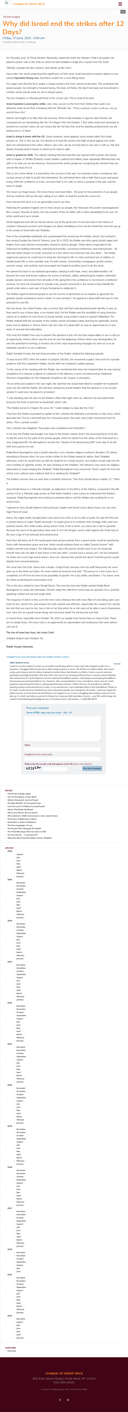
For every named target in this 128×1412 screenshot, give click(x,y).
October (20, 889)
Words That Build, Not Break (20, 809)
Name (27, 745)
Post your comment (37, 708)
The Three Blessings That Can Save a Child (27, 832)
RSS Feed (12, 1351)
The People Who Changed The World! (24, 828)
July (18, 857)
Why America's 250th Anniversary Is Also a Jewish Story (33, 816)
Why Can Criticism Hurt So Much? (23, 813)
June (18, 860)
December (20, 883)
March (19, 870)
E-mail (38, 754)
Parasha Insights (11, 16)
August (19, 854)
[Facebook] (60, 1400)
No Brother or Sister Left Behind (22, 822)
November (21, 886)
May (18, 864)
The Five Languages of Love (20, 825)
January (20, 876)
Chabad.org (57, 1389)
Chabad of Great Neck (29, 4)
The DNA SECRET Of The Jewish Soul (24, 803)
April (18, 867)
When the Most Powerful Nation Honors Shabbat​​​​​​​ (30, 838)
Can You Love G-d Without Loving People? (26, 806)
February (20, 873)
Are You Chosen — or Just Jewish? (23, 835)
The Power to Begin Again (19, 794)
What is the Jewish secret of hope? (23, 800)
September (21, 892)
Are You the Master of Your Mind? (22, 797)
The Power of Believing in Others (22, 819)
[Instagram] (68, 1400)
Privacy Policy (81, 1389)
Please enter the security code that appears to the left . (58, 764)
